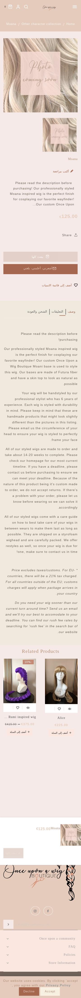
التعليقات (57, 311)
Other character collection (41, 24)
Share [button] (67, 235)
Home (70, 24)
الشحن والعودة (37, 311)
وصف (71, 311)
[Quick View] (69, 708)
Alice (61, 718)
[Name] (8, 924)
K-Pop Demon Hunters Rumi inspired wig (19, 717)
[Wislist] (59, 708)
